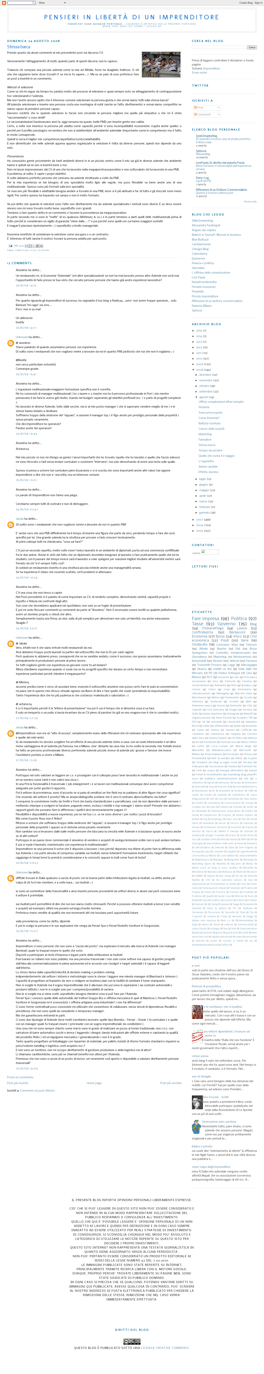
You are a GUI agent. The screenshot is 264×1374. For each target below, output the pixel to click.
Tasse (197, 624)
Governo (227, 624)
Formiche (236, 827)
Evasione (223, 677)
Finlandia (248, 823)
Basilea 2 (247, 685)
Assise (221, 705)
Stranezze (248, 904)
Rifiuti (238, 758)
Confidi (199, 803)
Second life (201, 904)
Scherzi (240, 900)
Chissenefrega (212, 628)
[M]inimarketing (244, 921)
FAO (244, 819)
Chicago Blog (200, 249)
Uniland (211, 916)
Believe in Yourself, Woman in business (216, 234)
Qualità (210, 896)
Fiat (238, 648)
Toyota (233, 766)
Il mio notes (199, 72)
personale (251, 937)
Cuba (212, 807)
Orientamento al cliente (223, 884)
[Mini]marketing (202, 220)
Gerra (209, 831)
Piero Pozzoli (224, 717)
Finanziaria (244, 689)
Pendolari (235, 888)
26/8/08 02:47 (27, 509)
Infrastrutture (202, 848)
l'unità (244, 933)
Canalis (208, 795)
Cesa (220, 799)
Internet (219, 848)
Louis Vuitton (227, 856)
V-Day (224, 916)
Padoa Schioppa (229, 673)
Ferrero (235, 823)
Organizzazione (201, 717)
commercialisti (246, 925)
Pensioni (251, 661)
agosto (204, 397)
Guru (194, 839)
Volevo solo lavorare (204, 921)
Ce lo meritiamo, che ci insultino (222, 1007)
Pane (243, 884)
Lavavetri (219, 852)
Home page (94, 1083)
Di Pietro (237, 738)
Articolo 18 (223, 787)
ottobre (204, 386)
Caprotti (197, 709)
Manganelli (233, 860)
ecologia (215, 929)
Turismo (247, 681)
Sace (205, 900)
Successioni (216, 766)
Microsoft (245, 750)
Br (213, 791)
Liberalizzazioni (201, 693)
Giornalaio (198, 268)
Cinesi (211, 689)
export (253, 770)
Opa (250, 880)
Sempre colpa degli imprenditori (209, 1167)
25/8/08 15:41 (26, 374)
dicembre (205, 374)
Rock (251, 896)
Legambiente (246, 852)
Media (249, 864)
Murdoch (252, 872)
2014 (199, 336)
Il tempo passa (198, 1056)
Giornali (248, 831)
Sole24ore (198, 766)
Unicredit (216, 721)
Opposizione (199, 884)
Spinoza (201, 151)
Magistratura (202, 860)
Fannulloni (205, 439)
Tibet (242, 912)
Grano (232, 835)
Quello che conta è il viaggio (217, 456)
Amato (237, 783)
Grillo (195, 713)
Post (200, 107)
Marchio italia (243, 693)
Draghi (233, 709)
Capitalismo (238, 795)
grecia (219, 933)
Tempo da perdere (211, 450)
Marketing (205, 434)
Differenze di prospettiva (205, 986)
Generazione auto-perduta (219, 1121)
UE (203, 721)
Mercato (197, 673)
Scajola (252, 758)
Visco (237, 636)
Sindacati (216, 701)
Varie (245, 640)
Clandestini (233, 799)
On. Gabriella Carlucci (229, 880)
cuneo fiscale (199, 929)
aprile (203, 496)
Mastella (221, 864)
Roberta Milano (202, 306)
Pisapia (196, 892)
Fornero (247, 709)
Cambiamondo (201, 244)
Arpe (211, 787)
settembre (206, 391)
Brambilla (224, 791)
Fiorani (195, 827)
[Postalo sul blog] (30, 246)
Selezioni (43, 250)
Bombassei (201, 791)
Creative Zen (199, 807)
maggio (204, 490)
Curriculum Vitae (26, 250)
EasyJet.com (210, 815)
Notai (251, 876)
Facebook (210, 742)
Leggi (231, 665)
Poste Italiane (213, 754)
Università (234, 721)
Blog (253, 624)
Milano (196, 754)
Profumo (197, 896)
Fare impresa (205, 618)
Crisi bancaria (215, 709)
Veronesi (237, 916)
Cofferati (246, 730)
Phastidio (198, 291)
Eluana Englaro (244, 815)
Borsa (220, 636)
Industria (252, 844)
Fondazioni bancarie (215, 827)
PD (210, 673)
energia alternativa (232, 770)
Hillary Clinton (249, 742)
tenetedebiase (200, 945)
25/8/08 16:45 (26, 433)
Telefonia (248, 908)
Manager (218, 860)
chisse (216, 925)
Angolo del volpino (204, 230)
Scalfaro (216, 900)
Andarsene (251, 783)
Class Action (250, 799)
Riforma (239, 896)
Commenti (204, 114)
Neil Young (225, 876)
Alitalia (203, 648)
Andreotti (200, 787)
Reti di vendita (221, 758)
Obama (202, 669)
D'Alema (224, 807)
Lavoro (242, 628)
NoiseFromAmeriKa (204, 282)
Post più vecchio (170, 1083)
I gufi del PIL (203, 181)
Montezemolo (242, 657)
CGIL (250, 705)
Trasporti (197, 916)
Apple (237, 726)
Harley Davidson (212, 713)
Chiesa (215, 730)
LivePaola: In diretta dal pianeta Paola (220, 162)
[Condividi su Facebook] (38, 246)
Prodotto (248, 892)
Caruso (196, 689)
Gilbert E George (228, 831)
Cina (249, 673)
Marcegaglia (249, 665)
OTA (208, 880)
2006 (200, 525)
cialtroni (228, 925)
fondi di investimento (209, 774)
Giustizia (196, 835)
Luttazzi (242, 856)
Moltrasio (226, 872)
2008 (200, 369)
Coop (227, 689)
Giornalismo (199, 657)
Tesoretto (230, 912)
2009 (200, 364)
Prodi (225, 640)
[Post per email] (10, 245)
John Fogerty (246, 848)
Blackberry (251, 787)
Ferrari (222, 823)
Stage (236, 904)
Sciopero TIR (245, 717)
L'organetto (206, 461)
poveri (213, 941)
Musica (196, 677)
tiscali (214, 945)
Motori (216, 697)
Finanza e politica (203, 263)
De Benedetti (199, 811)
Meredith (248, 868)
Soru (215, 681)
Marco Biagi (243, 746)
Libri (236, 677)
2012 (199, 347)
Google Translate (215, 835)
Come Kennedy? (209, 418)
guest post (232, 933)
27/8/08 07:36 (27, 718)
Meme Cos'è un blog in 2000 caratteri (215, 868)
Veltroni (234, 661)
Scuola (248, 697)
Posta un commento (20, 1077)
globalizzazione (203, 933)
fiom (234, 929)
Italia (231, 848)
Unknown (22, 337)
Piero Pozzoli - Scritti (215, 1097)
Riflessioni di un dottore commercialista (217, 301)
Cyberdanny (199, 253)
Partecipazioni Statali (214, 888)
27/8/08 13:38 (26, 760)
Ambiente (220, 685)
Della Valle (245, 669)
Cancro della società (211, 429)
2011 (199, 353)
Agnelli (211, 783)
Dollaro (249, 811)
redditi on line (222, 669)
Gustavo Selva (209, 839)
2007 (200, 519)
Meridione (197, 872)
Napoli (211, 876)
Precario (220, 892)
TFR (194, 721)
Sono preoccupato (211, 412)
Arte (233, 685)
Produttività (199, 758)
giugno (204, 484)
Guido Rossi (247, 835)
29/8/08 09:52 (27, 863)
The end (194, 965)
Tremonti (230, 681)
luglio (203, 479)
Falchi (195, 823)
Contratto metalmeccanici (233, 652)
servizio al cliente (233, 941)
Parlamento (232, 697)
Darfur (250, 807)
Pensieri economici (203, 287)
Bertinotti (236, 705)
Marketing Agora (201, 864)
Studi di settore (217, 908)
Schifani (252, 900)
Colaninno (198, 734)
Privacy (248, 754)
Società (233, 701)
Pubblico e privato (200, 1146)
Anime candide (208, 466)
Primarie (234, 892)
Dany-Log (202, 178)
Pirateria (204, 407)
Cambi (195, 795)
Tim (252, 912)
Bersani (237, 787)
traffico (225, 945)
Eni (197, 742)
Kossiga (196, 852)
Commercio (217, 734)
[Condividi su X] (34, 246)
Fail (252, 819)
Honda (233, 839)
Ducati (195, 815)
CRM (250, 791)
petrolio (200, 941)
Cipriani (230, 730)
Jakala (20, 518)
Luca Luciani (220, 746)
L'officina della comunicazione (211, 272)
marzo (203, 501)
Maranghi (248, 860)
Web (248, 701)
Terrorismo (214, 912)
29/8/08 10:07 (27, 931)
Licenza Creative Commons (165, 1348)
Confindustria (202, 632)
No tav (239, 876)
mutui (239, 937)
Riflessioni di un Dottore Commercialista (221, 190)
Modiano (212, 872)
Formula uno (228, 742)
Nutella (196, 880)
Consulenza (214, 803)
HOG (223, 839)
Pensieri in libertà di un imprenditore (132, 17)
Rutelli (195, 900)
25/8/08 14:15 (26, 285)
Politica (239, 618)
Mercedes (198, 750)
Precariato (233, 754)
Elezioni (217, 661)
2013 (199, 341)
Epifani (195, 819)
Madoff (248, 713)
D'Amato (238, 807)
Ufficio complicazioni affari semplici (221, 401)
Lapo (207, 852)
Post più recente (17, 1083)
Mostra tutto (250, 202)
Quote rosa (224, 896)
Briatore (239, 791)
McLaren (236, 864)
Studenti (196, 908)
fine (225, 929)
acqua (211, 770)
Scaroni (228, 900)
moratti (228, 937)
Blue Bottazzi (200, 239)
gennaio (204, 512)
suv (251, 941)
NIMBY (199, 876)
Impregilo (197, 844)
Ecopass (226, 815)
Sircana (247, 762)
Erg (205, 819)
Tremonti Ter (249, 766)
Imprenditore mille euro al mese (225, 844)
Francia (250, 827)
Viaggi (250, 916)
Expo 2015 (231, 819)
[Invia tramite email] (27, 246)
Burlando (251, 726)
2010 (199, 358)
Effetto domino (208, 472)
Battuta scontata (210, 423)
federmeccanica (202, 705)
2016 (199, 330)
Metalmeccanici (221, 750)
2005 (200, 530)
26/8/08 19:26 (27, 577)
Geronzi (196, 831)
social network (200, 685)
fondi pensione (248, 929)
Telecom (251, 644)
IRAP (243, 839)
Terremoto (198, 912)
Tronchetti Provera (209, 665)
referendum (221, 726)
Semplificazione (220, 904)
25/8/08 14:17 (26, 327)
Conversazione (232, 803)
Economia (199, 636)
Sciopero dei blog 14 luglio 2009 (217, 762)
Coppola (236, 734)
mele (206, 726)
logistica (216, 937)
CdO (211, 799)
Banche (221, 648)
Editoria (252, 738)
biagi (194, 925)
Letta (200, 746)
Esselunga (216, 819)
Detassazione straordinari (225, 811)
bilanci (205, 925)
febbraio (205, 507)
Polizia (208, 892)
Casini (200, 730)
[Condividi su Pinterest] (41, 246)
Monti (239, 872)
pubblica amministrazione (221, 778)
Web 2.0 (225, 921)
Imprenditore (211, 68)
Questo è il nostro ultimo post (214, 193)
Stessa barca (207, 445)
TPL (234, 908)
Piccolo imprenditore (205, 296)
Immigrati (233, 713)
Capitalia (222, 795)
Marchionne (199, 697)
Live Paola (198, 277)
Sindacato (199, 645)
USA (199, 770)
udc (246, 778)
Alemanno (224, 783)
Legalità (231, 852)
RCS (209, 677)
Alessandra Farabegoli (206, 225)
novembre (206, 380)
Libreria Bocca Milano (204, 856)
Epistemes (198, 258)
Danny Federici (218, 738)
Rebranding (203, 154)
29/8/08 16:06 (27, 1068)
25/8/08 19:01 (26, 480)
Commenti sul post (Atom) (37, 1090)
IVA (252, 839)
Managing (223, 693)
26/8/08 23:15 (26, 628)
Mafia (253, 856)
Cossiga (249, 803)
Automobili (199, 661)
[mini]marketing (206, 136)
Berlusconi (237, 632)
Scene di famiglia (200, 1076)
